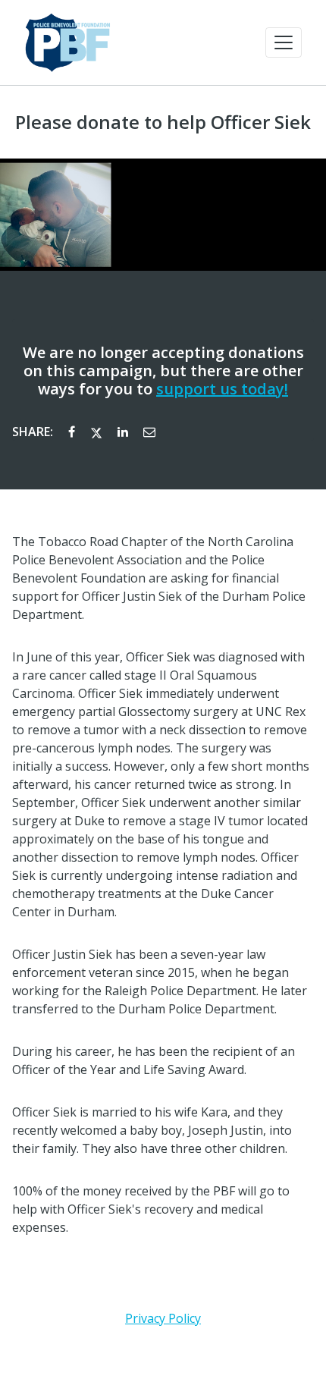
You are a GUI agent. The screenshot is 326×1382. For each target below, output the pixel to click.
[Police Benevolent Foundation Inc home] (67, 42)
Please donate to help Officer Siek (163, 122)
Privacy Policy (163, 1318)
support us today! (222, 388)
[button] (283, 42)
